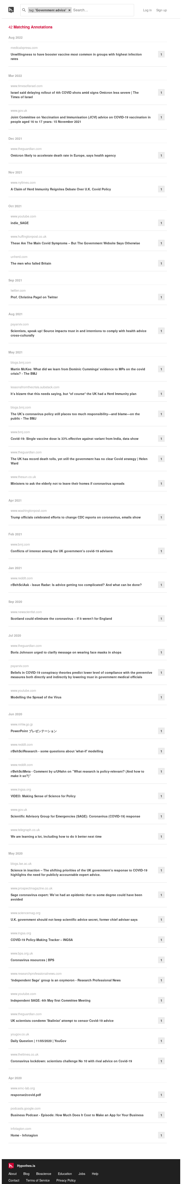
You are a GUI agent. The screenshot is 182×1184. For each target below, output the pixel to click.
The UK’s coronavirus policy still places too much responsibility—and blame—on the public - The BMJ (75, 416)
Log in (147, 10)
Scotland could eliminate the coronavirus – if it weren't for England (61, 618)
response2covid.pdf (26, 1094)
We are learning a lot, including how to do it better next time (56, 836)
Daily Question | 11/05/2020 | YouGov (38, 1040)
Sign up (161, 10)
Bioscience (43, 1173)
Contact (13, 1180)
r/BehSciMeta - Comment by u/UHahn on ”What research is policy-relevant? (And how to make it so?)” (77, 773)
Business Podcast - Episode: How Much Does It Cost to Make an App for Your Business (77, 1115)
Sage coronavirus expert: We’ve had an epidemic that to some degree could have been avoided (76, 897)
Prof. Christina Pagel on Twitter (34, 297)
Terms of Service (38, 1180)
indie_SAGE (20, 223)
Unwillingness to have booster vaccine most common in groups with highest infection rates (76, 56)
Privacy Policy (66, 1180)
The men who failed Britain (31, 263)
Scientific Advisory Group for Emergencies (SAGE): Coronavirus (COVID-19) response (75, 816)
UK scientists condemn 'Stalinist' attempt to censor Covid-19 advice (62, 1020)
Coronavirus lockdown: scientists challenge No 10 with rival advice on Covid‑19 (71, 1061)
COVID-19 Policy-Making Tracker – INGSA (42, 939)
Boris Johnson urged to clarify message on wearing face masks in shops (66, 652)
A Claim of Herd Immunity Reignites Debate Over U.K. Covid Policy (61, 189)
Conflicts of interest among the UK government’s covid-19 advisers (62, 551)
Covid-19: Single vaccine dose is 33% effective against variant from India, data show (74, 438)
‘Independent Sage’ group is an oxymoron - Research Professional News (66, 980)
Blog (26, 1173)
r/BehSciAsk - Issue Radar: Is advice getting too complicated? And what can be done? (76, 584)
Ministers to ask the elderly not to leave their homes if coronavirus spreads (68, 483)
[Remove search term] (69, 10)
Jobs (82, 1173)
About (12, 1173)
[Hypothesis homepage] (14, 10)
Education (65, 1173)
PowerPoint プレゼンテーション (34, 731)
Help (95, 1173)
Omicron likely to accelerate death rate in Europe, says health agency (63, 155)
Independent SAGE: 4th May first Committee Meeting (51, 1000)
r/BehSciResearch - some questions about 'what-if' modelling (57, 751)
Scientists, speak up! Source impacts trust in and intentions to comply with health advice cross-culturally (78, 333)
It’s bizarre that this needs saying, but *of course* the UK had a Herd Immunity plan (73, 393)
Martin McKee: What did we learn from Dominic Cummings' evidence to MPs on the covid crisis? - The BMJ (78, 371)
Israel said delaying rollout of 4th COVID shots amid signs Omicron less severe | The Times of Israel (75, 94)
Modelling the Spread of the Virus (36, 697)
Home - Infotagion (24, 1135)
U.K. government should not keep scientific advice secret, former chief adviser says (74, 919)
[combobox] (101, 10)
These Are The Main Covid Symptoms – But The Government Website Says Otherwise (75, 243)
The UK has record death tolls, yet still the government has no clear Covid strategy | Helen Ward (79, 460)
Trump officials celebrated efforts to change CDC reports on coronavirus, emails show (76, 517)
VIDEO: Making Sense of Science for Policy (43, 796)
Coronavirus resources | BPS (32, 960)
